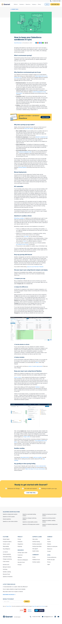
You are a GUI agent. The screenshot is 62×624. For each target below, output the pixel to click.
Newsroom (49, 548)
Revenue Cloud (6, 574)
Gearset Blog (14, 9)
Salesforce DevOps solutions (11, 511)
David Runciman (18, 42)
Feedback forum (36, 559)
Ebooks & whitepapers (23, 559)
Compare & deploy (7, 541)
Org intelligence (6, 548)
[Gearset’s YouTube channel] (58, 616)
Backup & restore (7, 567)
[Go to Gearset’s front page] (8, 617)
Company (49, 536)
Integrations (20, 544)
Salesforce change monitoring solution (29, 518)
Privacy (49, 562)
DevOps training (36, 541)
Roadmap (20, 546)
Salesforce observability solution (30, 522)
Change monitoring (7, 559)
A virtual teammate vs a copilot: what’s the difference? (15, 586)
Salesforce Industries (7, 576)
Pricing (19, 539)
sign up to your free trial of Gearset (35, 266)
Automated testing (7, 556)
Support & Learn (37, 536)
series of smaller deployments (35, 366)
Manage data (6, 564)
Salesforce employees (52, 546)
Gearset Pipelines (22, 167)
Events (33, 557)
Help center (35, 539)
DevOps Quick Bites (36, 546)
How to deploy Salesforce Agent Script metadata (14, 589)
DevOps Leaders (36, 562)
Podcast (19, 564)
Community (35, 554)
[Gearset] (6, 4)
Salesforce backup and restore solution (49, 515)
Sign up (27, 601)
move (24, 241)
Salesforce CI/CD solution (9, 516)
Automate (5, 551)
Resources (21, 550)
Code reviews (6, 561)
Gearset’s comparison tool (42, 137)
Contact (49, 551)
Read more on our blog (9, 594)
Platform (5, 536)
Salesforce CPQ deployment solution (31, 524)
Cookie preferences (51, 557)
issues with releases (28, 128)
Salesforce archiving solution (49, 518)
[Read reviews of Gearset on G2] (22, 610)
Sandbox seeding (7, 571)
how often (26, 236)
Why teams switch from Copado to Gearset (13, 591)
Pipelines (37, 387)
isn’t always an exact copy (22, 244)
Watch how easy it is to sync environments (35, 469)
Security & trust (21, 562)
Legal (48, 555)
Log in (47, 4)
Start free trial (55, 4)
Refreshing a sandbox (19, 218)
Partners (49, 544)
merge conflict (26, 436)
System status (35, 551)
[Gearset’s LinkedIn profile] (55, 616)
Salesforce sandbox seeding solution (48, 521)
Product (20, 536)
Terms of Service (42, 606)
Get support (35, 548)
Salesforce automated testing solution (29, 515)
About (48, 539)
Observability (6, 546)
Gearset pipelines (7, 519)
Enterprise (20, 541)
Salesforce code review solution (10, 521)
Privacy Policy (8, 606)
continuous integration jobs (25, 152)
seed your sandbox (37, 457)
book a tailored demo (41, 466)
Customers (20, 555)
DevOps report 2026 (22, 552)
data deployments (25, 457)
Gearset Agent (6, 539)
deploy (37, 362)
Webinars (20, 557)
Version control (17, 377)
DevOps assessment (37, 544)
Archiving (5, 569)
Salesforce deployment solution (10, 514)
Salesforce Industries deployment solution (50, 525)
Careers (49, 541)
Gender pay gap (51, 559)
